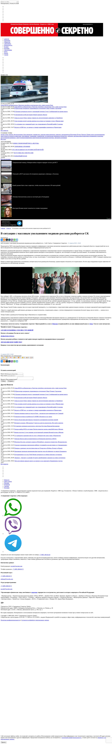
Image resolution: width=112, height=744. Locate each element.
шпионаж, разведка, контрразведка (59, 134)
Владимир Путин (75, 134)
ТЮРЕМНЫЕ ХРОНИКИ (22, 146)
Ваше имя (4, 374)
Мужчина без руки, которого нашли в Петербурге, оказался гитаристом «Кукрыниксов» (40, 442)
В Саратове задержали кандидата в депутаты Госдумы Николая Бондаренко (36, 426)
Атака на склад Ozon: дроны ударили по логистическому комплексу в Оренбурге (38, 118)
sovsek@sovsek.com (16, 566)
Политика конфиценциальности (10, 620)
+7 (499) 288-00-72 (18, 569)
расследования (5, 137)
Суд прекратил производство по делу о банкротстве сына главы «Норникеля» (37, 435)
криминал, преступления (17, 137)
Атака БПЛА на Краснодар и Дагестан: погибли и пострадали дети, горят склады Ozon (27, 105)
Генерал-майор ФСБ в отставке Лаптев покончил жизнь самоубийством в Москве (38, 429)
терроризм (57, 136)
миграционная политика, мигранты (50, 137)
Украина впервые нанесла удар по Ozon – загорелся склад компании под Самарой (38, 413)
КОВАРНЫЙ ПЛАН (20, 156)
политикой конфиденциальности (71, 737)
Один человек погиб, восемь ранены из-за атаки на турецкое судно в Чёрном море (39, 121)
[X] (7, 240)
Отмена (3, 381)
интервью (64, 137)
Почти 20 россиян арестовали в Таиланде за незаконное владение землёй (36, 419)
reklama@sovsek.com (7, 579)
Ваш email (4, 375)
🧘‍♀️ (31, 357)
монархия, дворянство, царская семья (38, 134)
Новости (6, 480)
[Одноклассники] (4, 240)
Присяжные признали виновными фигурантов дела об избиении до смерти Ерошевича (40, 451)
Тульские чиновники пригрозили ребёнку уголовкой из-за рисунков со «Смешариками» (40, 445)
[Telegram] (17, 240)
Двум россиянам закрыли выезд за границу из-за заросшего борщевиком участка (38, 461)
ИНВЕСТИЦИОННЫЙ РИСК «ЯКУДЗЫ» (26, 143)
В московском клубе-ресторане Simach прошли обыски (30, 114)
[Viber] (12, 240)
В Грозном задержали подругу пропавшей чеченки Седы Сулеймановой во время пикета (41, 111)
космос (3, 134)
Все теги (3, 139)
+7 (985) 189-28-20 (44, 554)
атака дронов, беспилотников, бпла (16, 134)
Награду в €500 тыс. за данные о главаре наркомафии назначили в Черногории (37, 127)
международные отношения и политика (91, 136)
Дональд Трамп (86, 134)
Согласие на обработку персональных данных (35, 620)
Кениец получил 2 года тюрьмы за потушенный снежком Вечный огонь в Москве (38, 432)
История (6, 488)
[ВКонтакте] (2, 240)
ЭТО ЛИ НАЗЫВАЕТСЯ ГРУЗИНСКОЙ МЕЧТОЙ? (28, 149)
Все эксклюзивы (6, 159)
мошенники (29, 137)
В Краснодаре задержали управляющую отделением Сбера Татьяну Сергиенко (37, 108)
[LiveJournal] (9, 240)
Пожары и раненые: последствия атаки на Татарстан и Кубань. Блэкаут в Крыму (38, 448)
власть (93, 134)
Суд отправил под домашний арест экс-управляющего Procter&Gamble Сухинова (38, 124)
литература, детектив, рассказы (69, 136)
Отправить (10, 381)
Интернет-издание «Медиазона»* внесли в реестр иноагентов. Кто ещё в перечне (38, 423)
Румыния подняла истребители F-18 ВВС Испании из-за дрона (33, 416)
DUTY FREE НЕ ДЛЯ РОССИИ (23, 153)
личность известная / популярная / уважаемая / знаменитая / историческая (31, 136)
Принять (3, 742)
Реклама (6, 483)
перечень (34, 592)
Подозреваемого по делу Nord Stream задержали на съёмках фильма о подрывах (38, 454)
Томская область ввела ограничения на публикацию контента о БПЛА (35, 438)
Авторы (6, 486)
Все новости (4, 130)
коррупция (36, 137)
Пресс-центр (8, 481)
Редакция (7, 484)
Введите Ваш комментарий (9, 379)
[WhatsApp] (14, 240)
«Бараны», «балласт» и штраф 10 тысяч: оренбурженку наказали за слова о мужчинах (39, 457)
